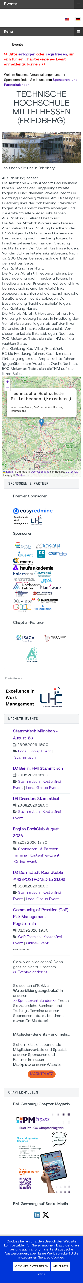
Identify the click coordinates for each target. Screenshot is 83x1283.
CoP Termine (29, 937)
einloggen (27, 54)
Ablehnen (60, 1266)
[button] (41, 422)
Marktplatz (41, 1074)
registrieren (56, 54)
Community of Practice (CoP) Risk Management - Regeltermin (40, 917)
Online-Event (25, 862)
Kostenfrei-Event (45, 855)
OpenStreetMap (40, 471)
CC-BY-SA (72, 471)
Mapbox (20, 475)
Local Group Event (34, 751)
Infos (42, 1274)
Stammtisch (25, 757)
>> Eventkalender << (30, 972)
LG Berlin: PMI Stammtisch (38, 769)
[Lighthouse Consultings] (34, 696)
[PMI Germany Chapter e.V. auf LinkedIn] (37, 1214)
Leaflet (9, 471)
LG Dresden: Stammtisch (36, 799)
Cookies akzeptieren (31, 1266)
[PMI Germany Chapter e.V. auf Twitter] (45, 1214)
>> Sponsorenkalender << (35, 1001)
